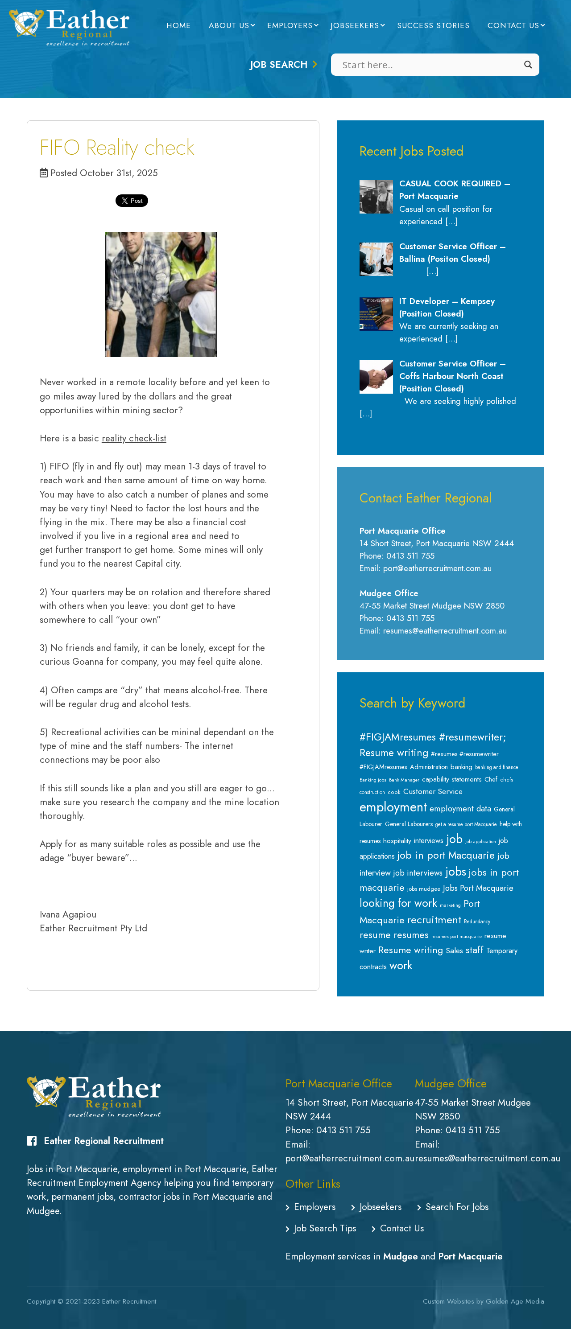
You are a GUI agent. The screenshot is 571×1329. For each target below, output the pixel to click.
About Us (229, 25)
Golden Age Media (515, 1301)
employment (393, 807)
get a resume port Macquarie (466, 824)
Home (178, 25)
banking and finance (496, 767)
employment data (460, 808)
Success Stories (433, 25)
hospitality (397, 840)
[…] (451, 221)
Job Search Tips (325, 1228)
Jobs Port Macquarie (478, 888)
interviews (428, 840)
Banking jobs (373, 780)
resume (375, 935)
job (454, 839)
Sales (454, 950)
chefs (506, 780)
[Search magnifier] (528, 64)
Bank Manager (404, 780)
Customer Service (433, 791)
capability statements (452, 779)
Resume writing (410, 950)
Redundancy (477, 921)
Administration (429, 766)
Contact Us (513, 25)
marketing (450, 905)
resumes (411, 935)
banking (461, 767)
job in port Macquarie (446, 855)
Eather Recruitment (129, 1301)
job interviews (418, 873)
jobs (455, 871)
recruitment (434, 919)
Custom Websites (448, 1301)
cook (394, 792)
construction (372, 792)
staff (475, 949)
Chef (490, 779)
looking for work (398, 903)
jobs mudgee (423, 889)
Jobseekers (355, 25)
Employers (290, 25)
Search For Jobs (457, 1207)
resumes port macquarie (456, 936)
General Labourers (409, 823)
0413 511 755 (343, 1130)
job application (480, 841)
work (400, 965)
